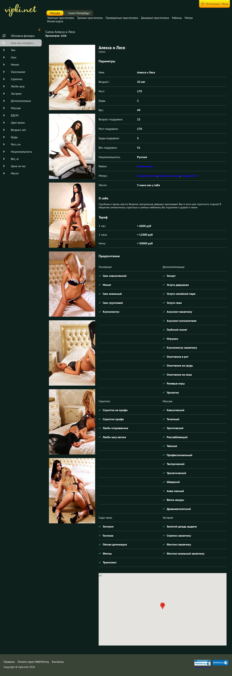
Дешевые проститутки (155, 18)
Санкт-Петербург (79, 13)
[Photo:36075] (72, 215)
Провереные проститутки (122, 18)
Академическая (147, 175)
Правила (9, 661)
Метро (189, 18)
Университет (189, 175)
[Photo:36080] (72, 490)
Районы (177, 18)
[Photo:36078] (72, 77)
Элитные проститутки (60, 18)
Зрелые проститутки (90, 18)
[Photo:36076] (72, 284)
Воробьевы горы (169, 175)
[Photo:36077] (72, 353)
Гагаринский (145, 166)
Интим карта (55, 21)
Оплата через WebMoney (33, 661)
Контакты (58, 661)
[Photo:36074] (72, 146)
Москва (55, 13)
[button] (162, 606)
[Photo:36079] (72, 421)
